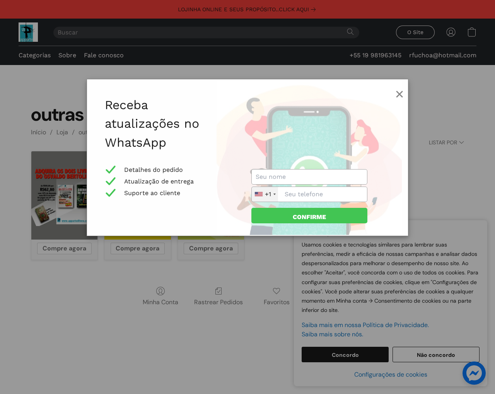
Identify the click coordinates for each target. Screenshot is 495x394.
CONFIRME (309, 217)
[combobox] (265, 194)
